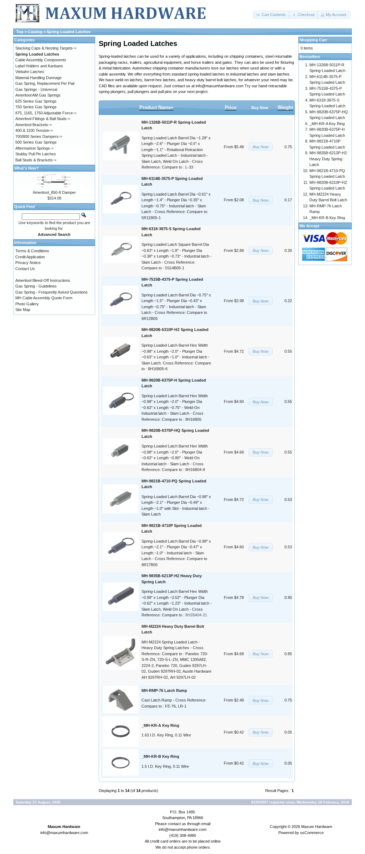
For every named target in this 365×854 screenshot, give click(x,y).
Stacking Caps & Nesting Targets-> (45, 48)
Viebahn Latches (29, 71)
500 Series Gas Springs (36, 142)
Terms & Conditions (32, 251)
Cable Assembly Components (40, 60)
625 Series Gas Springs (36, 101)
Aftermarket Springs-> (34, 148)
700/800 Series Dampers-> (38, 136)
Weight (285, 107)
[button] (271, 15)
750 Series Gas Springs (36, 107)
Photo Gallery (27, 304)
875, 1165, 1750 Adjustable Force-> (45, 113)
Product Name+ (156, 107)
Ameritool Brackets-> (33, 125)
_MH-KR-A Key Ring (327, 123)
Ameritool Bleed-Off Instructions (42, 280)
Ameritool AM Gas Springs (38, 95)
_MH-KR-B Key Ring (327, 218)
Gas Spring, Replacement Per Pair (45, 83)
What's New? (26, 168)
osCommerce (312, 832)
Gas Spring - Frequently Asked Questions (51, 292)
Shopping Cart (313, 40)
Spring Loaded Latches (69, 32)
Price (230, 107)
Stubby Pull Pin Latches (35, 154)
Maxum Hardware (316, 826)
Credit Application (30, 257)
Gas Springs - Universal (36, 89)
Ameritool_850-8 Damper (54, 192)
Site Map (22, 309)
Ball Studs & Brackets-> (35, 160)
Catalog (35, 32)
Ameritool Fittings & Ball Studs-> (42, 119)
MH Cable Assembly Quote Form (43, 298)
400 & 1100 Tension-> (34, 130)
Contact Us (25, 268)
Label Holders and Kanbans (39, 66)
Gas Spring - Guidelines (36, 286)
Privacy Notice (28, 262)
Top (20, 32)
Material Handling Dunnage (38, 78)
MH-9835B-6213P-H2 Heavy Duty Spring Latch (328, 159)
